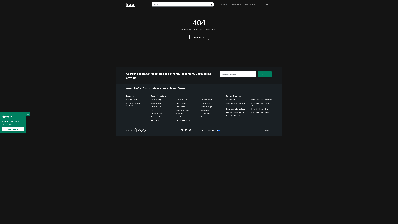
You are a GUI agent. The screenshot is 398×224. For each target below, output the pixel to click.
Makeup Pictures (206, 99)
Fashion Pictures (181, 99)
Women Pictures (156, 113)
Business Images (156, 99)
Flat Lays (154, 110)
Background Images (182, 110)
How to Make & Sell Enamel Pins (260, 104)
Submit (265, 74)
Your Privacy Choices (208, 130)
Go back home (199, 37)
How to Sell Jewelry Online (235, 112)
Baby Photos (155, 120)
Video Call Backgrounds (184, 120)
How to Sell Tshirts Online (234, 116)
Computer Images (207, 106)
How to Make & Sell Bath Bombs (261, 99)
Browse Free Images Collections (133, 104)
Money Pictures (181, 106)
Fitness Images (206, 117)
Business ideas (250, 4)
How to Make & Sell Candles (260, 112)
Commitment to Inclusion (158, 87)
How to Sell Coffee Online (259, 109)
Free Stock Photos (132, 99)
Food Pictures (205, 103)
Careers (129, 87)
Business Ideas (231, 99)
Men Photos (180, 113)
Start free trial (13, 129)
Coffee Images (156, 103)
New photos (236, 4)
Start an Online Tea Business (235, 103)
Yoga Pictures (180, 117)
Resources (264, 4)
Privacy (173, 87)
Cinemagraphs (205, 110)
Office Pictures (156, 106)
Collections (221, 4)
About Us (181, 87)
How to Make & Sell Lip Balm (235, 109)
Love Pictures (205, 113)
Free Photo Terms (140, 87)
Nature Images (181, 103)
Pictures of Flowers (157, 117)
